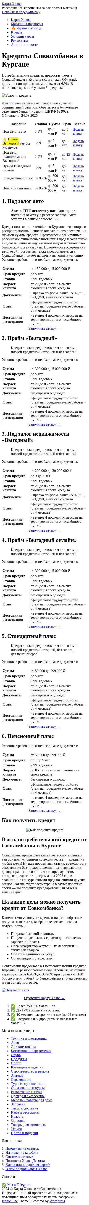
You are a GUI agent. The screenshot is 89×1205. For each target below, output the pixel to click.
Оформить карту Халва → (44, 998)
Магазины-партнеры (27, 24)
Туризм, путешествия (27, 1084)
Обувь (16, 1055)
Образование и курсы (28, 1088)
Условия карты (22, 36)
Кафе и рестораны (25, 1112)
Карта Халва (11, 4)
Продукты (19, 1059)
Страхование (21, 1079)
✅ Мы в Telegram (16, 1185)
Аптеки (17, 1075)
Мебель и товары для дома (31, 1100)
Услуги (16, 1129)
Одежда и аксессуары (27, 1096)
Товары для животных (28, 1125)
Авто (15, 1043)
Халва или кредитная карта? (27, 1165)
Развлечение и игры (26, 1092)
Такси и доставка (24, 1108)
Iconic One (10, 1201)
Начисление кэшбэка (21, 1152)
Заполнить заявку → (44, 328)
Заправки (18, 1104)
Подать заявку (78, 131)
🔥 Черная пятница (26, 28)
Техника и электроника (29, 1038)
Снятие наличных (19, 1156)
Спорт (16, 1063)
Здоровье (18, 1120)
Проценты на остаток (22, 1148)
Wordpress (57, 1201)
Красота (17, 1116)
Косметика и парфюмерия (31, 1051)
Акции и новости (24, 45)
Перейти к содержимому (21, 12)
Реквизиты (19, 40)
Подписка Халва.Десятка (25, 1161)
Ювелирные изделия (27, 1067)
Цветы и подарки (24, 1133)
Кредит (16, 32)
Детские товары (23, 1047)
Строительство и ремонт (30, 1071)
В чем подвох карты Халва (26, 1169)
